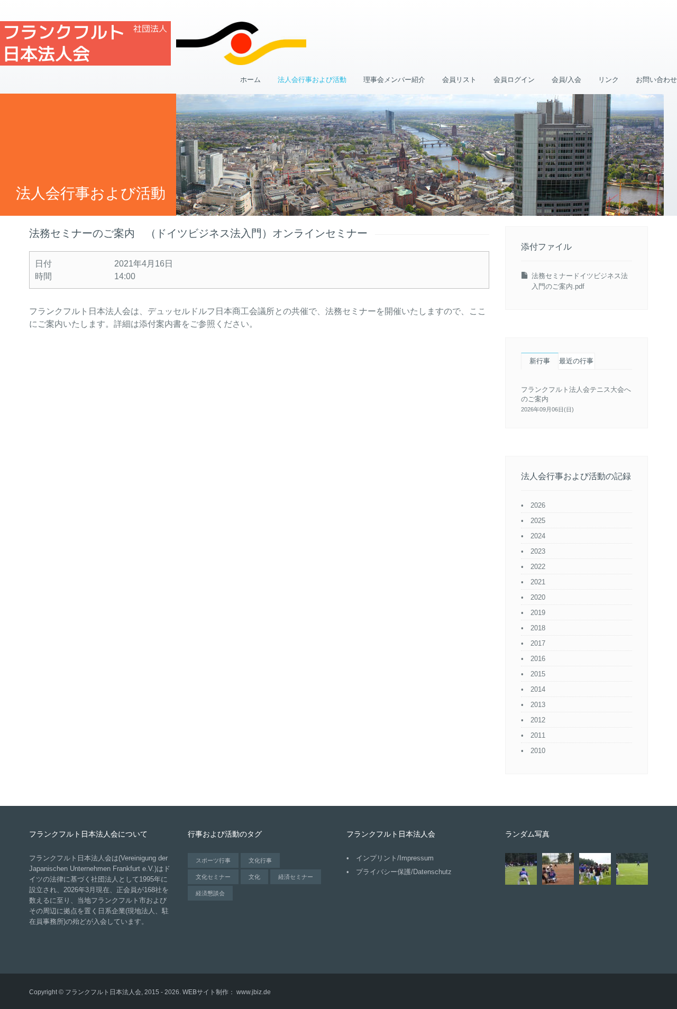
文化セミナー (213, 877)
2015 (537, 674)
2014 (537, 689)
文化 (254, 877)
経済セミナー (295, 877)
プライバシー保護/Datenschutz (404, 872)
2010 (537, 751)
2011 (537, 735)
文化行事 (260, 860)
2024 (537, 536)
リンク (608, 79)
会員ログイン (514, 79)
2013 (537, 705)
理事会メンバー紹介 (394, 79)
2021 (537, 582)
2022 (537, 567)
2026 (537, 505)
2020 (537, 597)
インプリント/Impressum (395, 858)
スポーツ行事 (213, 860)
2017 (537, 643)
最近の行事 (576, 361)
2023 (537, 551)
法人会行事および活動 (312, 79)
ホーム (250, 79)
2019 (537, 613)
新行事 (539, 361)
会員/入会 (566, 79)
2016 (537, 659)
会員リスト (459, 79)
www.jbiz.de (253, 992)
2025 (537, 521)
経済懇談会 (210, 893)
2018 (537, 628)
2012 (537, 720)
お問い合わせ (656, 79)
